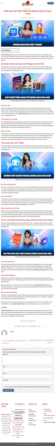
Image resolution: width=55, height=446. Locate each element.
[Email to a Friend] (29, 321)
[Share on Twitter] (26, 321)
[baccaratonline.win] (27, 3)
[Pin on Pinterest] (31, 321)
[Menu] (2, 3)
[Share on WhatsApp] (21, 321)
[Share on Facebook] (23, 321)
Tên (4, 366)
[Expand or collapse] (17, 50)
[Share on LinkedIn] (34, 321)
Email (4, 373)
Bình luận (5, 354)
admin (33, 17)
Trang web (5, 380)
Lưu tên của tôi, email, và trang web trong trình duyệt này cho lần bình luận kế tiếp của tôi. (27, 386)
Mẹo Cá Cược (27, 326)
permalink (39, 326)
